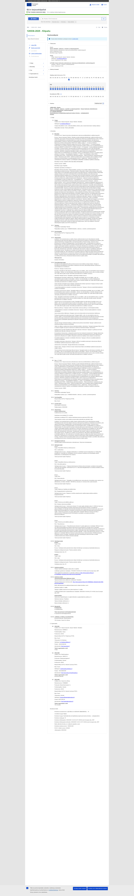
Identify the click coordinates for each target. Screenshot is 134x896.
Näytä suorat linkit (35, 48)
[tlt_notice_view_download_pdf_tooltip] (51, 89)
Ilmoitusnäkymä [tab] (31, 35)
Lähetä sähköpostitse (36, 53)
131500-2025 (75, 38)
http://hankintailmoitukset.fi (67, 701)
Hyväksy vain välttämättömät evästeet (97, 888)
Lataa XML (34, 45)
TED (28, 27)
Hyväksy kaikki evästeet (80, 888)
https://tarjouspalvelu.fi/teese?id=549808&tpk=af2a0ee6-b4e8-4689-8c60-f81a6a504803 (74, 573)
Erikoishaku (63, 21)
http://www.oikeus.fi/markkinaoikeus (69, 672)
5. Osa (30, 70)
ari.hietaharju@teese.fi (62, 58)
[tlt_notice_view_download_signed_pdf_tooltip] (69, 79)
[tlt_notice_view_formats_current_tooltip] (103, 103)
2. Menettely (32, 66)
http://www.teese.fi (65, 646)
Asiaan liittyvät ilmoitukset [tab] (33, 38)
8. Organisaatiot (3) (33, 73)
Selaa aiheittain (71, 21)
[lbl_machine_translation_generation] (61, 94)
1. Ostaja (31, 63)
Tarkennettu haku (55, 21)
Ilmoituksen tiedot (33, 77)
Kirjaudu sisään (95, 4)
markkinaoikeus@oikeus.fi (66, 668)
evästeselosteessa (53, 890)
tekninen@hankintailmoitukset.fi (67, 697)
